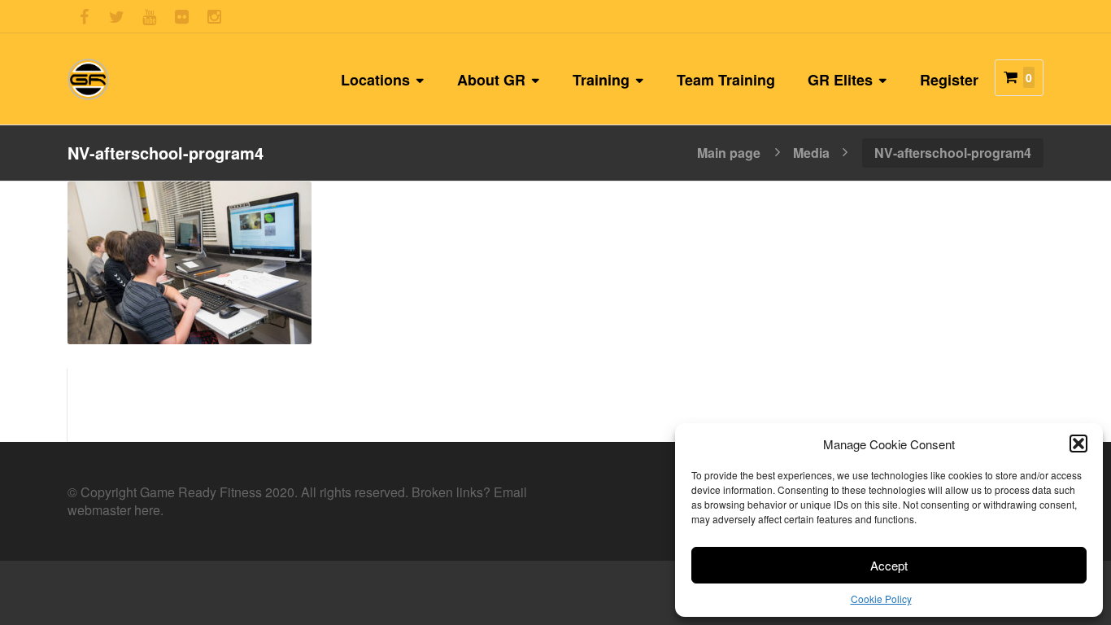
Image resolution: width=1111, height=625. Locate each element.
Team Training (726, 79)
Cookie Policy (881, 598)
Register (949, 79)
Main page (728, 151)
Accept (889, 565)
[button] (1078, 443)
